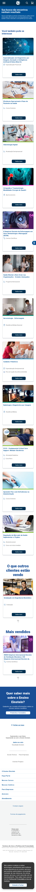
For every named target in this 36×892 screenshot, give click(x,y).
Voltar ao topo (18, 725)
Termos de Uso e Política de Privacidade (18, 846)
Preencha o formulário (18, 713)
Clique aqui (15, 829)
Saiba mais (18, 74)
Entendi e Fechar (18, 885)
